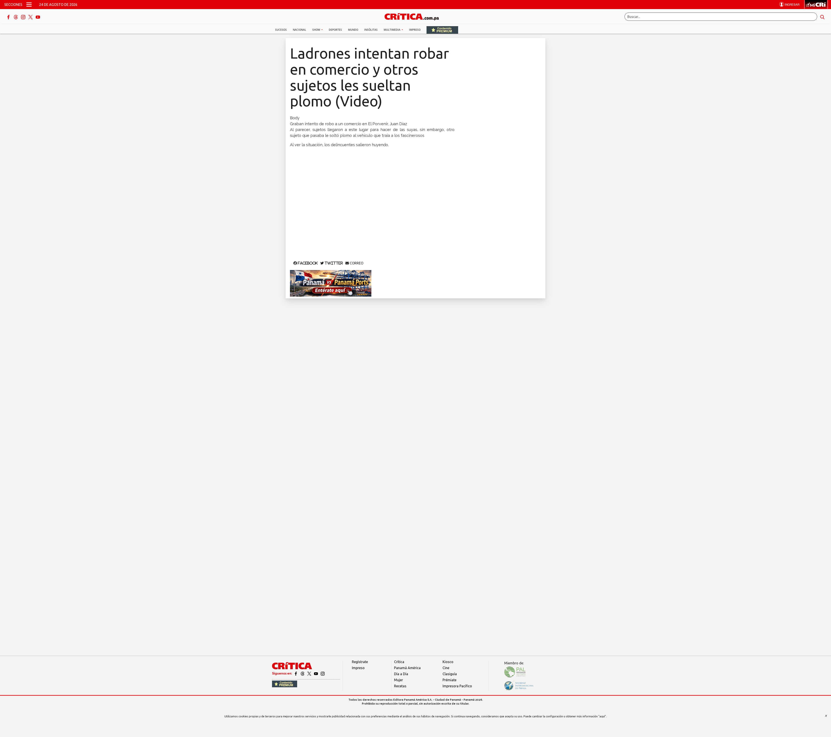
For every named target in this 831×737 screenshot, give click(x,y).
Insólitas (371, 30)
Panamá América (407, 668)
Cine (446, 668)
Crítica (399, 662)
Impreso (414, 30)
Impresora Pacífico (457, 686)
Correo (356, 263)
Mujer (398, 680)
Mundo (353, 30)
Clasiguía (450, 674)
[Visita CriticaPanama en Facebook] (296, 673)
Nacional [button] (299, 30)
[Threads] (16, 17)
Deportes (335, 30)
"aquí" (602, 716)
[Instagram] (23, 17)
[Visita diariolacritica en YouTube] (316, 673)
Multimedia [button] (392, 30)
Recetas (400, 686)
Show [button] (316, 30)
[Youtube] (38, 17)
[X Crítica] (31, 17)
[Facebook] (9, 17)
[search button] (822, 17)
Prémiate (449, 680)
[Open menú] (29, 4)
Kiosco (448, 662)
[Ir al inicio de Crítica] (413, 16)
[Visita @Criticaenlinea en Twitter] (303, 673)
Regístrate (360, 662)
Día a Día (401, 674)
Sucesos (281, 30)
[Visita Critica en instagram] (323, 673)
